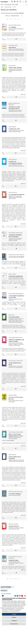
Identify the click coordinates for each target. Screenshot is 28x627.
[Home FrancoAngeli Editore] (5, 1)
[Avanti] (20, 19)
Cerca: (2, 4)
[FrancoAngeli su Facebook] (1, 591)
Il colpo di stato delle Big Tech (16, 398)
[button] (11, 1)
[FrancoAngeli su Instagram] (5, 591)
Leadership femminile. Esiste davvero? (15, 235)
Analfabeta (12, 47)
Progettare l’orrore (15, 67)
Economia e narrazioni (16, 276)
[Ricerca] (26, 4)
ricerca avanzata (8, 7)
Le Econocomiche (14, 317)
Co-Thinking (12, 27)
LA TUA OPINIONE (6, 593)
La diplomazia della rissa (15, 363)
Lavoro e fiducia (14, 526)
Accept (14, 614)
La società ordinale (15, 494)
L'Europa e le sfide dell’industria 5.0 (14, 107)
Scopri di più (23, 94)
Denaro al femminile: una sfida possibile (16, 340)
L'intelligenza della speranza (15, 457)
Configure (14, 620)
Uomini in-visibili (13, 560)
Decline (14, 617)
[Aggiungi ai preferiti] (16, 39)
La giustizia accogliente (16, 257)
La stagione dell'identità (16, 194)
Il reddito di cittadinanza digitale (15, 162)
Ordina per (7, 15)
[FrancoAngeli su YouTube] (6, 591)
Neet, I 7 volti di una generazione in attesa (16, 435)
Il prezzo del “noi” (14, 129)
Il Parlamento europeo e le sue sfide (16, 296)
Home (2, 7)
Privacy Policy (14, 624)
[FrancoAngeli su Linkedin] (3, 591)
